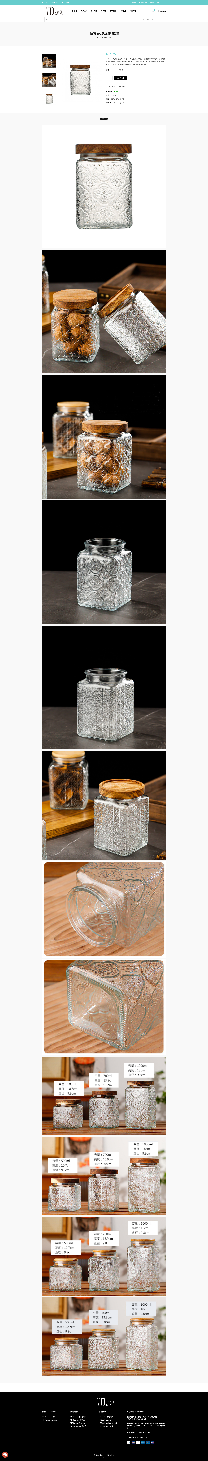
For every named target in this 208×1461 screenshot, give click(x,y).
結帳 (158, 2)
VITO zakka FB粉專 (49, 1417)
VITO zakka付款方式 (77, 1420)
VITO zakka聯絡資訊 (106, 1417)
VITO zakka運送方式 (77, 1423)
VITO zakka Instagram (50, 1420)
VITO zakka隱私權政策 (78, 1417)
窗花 (112, 99)
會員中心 (134, 2)
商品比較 (122, 86)
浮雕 (117, 99)
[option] (49, 60)
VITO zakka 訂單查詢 (106, 1426)
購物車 (152, 2)
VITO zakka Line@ (105, 1420)
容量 (107, 70)
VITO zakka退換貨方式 (78, 1426)
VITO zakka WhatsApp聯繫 (108, 1423)
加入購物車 (120, 78)
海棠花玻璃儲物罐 (105, 37)
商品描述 (104, 118)
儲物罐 (122, 99)
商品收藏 (112, 86)
